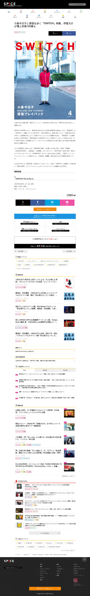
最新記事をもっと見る (67, 476)
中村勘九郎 (70, 543)
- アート (41, 575)
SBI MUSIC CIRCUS (54, 547)
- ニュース (58, 566)
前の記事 (20, 251)
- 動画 (57, 564)
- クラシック (42, 571)
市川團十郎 (29, 543)
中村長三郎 (41, 547)
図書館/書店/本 (63, 265)
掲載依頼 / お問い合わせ (79, 568)
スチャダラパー (32, 261)
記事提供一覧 (77, 566)
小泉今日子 (21, 261)
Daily (24, 370)
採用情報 (76, 571)
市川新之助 (39, 543)
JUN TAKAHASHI (39, 265)
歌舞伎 (20, 543)
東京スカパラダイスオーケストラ (50, 261)
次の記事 (69, 251)
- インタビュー (59, 568)
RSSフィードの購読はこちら (46, 209)
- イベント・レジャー (44, 568)
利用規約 (76, 573)
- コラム (58, 573)
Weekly (45, 370)
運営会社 (76, 564)
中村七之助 (60, 543)
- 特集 (57, 575)
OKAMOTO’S (51, 265)
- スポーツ (41, 577)
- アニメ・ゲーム (43, 573)
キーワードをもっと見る (67, 550)
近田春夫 (27, 265)
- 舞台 (40, 566)
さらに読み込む (45, 533)
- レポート (58, 571)
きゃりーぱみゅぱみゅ (24, 268)
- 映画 (40, 579)
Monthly (65, 370)
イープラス (17, 554)
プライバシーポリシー (79, 575)
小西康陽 (65, 261)
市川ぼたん (49, 543)
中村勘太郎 (31, 547)
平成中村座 (21, 547)
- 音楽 (40, 564)
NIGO (19, 265)
